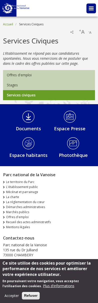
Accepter (12, 295)
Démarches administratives (25, 207)
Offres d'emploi (19, 75)
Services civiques (21, 95)
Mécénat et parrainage (22, 192)
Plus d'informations (58, 285)
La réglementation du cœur (25, 202)
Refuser (30, 295)
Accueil (8, 24)
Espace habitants (28, 155)
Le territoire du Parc (20, 182)
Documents (28, 129)
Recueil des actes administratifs (28, 222)
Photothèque (73, 155)
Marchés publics (17, 212)
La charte (12, 197)
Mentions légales (18, 227)
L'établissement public (22, 187)
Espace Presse (69, 129)
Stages (12, 85)
